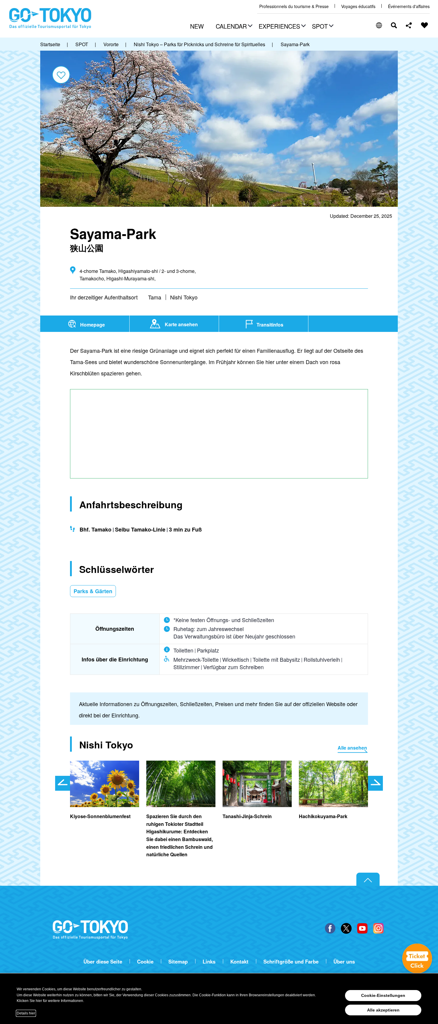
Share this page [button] (409, 25)
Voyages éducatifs (358, 6)
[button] (233, 26)
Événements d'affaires (409, 6)
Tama (154, 297)
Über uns (344, 961)
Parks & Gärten (93, 591)
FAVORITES (424, 25)
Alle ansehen (352, 747)
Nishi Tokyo (184, 297)
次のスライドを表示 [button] (375, 783)
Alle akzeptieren (383, 1010)
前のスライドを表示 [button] (62, 783)
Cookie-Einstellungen (383, 995)
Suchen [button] (394, 25)
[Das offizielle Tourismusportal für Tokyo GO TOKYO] (50, 18)
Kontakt (239, 961)
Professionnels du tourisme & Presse (294, 6)
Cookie (145, 961)
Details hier (26, 1013)
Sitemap (178, 961)
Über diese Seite (102, 961)
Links (209, 961)
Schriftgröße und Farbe (291, 961)
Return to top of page (368, 879)
